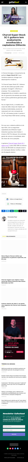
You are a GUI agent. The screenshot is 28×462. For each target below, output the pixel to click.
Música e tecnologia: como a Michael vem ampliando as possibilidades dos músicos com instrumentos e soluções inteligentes (14, 393)
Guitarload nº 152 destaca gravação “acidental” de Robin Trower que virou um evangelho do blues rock (14, 384)
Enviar (14, 434)
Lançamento (14, 31)
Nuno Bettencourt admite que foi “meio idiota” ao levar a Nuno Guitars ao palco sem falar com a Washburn (14, 402)
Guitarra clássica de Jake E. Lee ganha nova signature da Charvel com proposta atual (13, 305)
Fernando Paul (8, 52)
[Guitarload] (14, 2)
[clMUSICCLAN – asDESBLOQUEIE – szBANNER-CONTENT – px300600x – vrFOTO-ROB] (14, 359)
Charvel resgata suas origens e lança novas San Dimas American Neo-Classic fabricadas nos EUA (13, 281)
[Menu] (2, 2)
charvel (4, 193)
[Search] (26, 2)
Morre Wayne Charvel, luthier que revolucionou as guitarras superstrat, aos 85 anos (13, 257)
